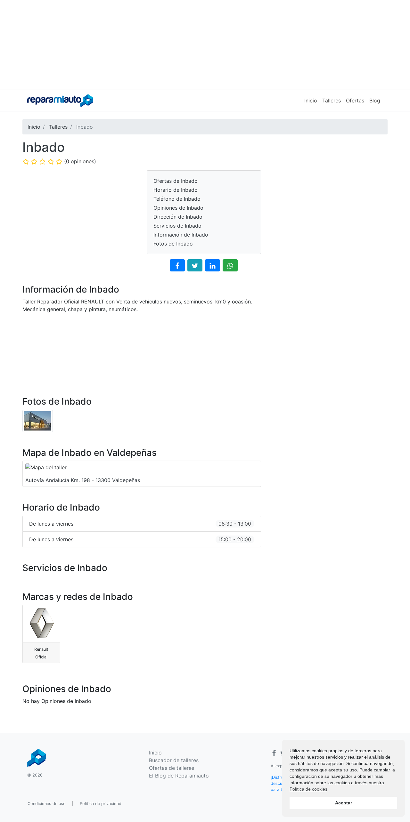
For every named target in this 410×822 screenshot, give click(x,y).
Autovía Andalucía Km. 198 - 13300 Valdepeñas (82, 480)
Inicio (310, 100)
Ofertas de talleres (171, 768)
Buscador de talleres (174, 760)
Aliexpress (281, 765)
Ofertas (355, 100)
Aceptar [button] (343, 802)
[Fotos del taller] (37, 420)
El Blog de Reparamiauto (179, 775)
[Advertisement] (205, 45)
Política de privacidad (100, 803)
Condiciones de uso (47, 803)
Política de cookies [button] (308, 789)
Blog (374, 100)
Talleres (331, 100)
